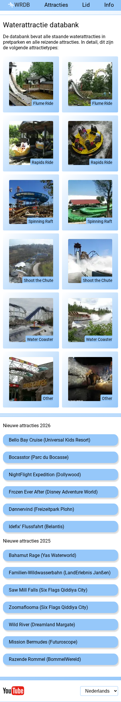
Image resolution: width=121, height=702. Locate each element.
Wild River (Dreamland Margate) (42, 624)
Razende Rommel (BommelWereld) (45, 659)
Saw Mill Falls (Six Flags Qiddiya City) (48, 590)
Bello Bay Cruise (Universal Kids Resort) (49, 440)
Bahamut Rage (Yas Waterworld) (42, 555)
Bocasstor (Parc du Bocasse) (39, 457)
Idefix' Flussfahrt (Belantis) (36, 526)
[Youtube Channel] (31, 690)
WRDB (22, 4)
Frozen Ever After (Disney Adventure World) (53, 492)
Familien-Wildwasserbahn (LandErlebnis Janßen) (60, 572)
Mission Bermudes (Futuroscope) (43, 642)
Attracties (56, 4)
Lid (86, 4)
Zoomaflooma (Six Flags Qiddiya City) (48, 607)
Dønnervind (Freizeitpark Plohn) (41, 509)
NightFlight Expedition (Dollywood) (45, 474)
